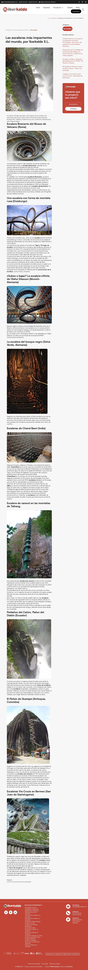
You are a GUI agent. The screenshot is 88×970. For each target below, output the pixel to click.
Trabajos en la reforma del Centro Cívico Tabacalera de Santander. (72, 76)
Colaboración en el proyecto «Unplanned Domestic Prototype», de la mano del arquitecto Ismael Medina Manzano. (73, 42)
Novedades (53, 18)
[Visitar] (79, 2)
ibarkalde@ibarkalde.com (79, 906)
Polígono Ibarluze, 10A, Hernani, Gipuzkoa (77, 921)
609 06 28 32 (76, 915)
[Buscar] (83, 9)
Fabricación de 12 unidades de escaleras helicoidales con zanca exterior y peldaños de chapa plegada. (73, 52)
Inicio (49, 18)
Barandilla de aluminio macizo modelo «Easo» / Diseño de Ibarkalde (73, 68)
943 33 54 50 (76, 913)
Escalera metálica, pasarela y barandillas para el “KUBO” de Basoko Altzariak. (73, 61)
